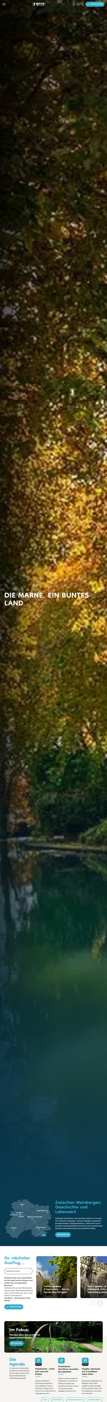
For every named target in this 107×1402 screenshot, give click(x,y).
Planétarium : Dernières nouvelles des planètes (68, 1369)
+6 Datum (38, 1364)
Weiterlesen (16, 1343)
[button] (93, 1303)
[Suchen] (82, 4)
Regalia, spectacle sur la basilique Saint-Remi (91, 1371)
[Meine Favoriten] (78, 4)
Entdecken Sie (63, 1234)
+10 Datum (85, 1364)
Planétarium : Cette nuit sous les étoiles (45, 1371)
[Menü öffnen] (4, 4)
